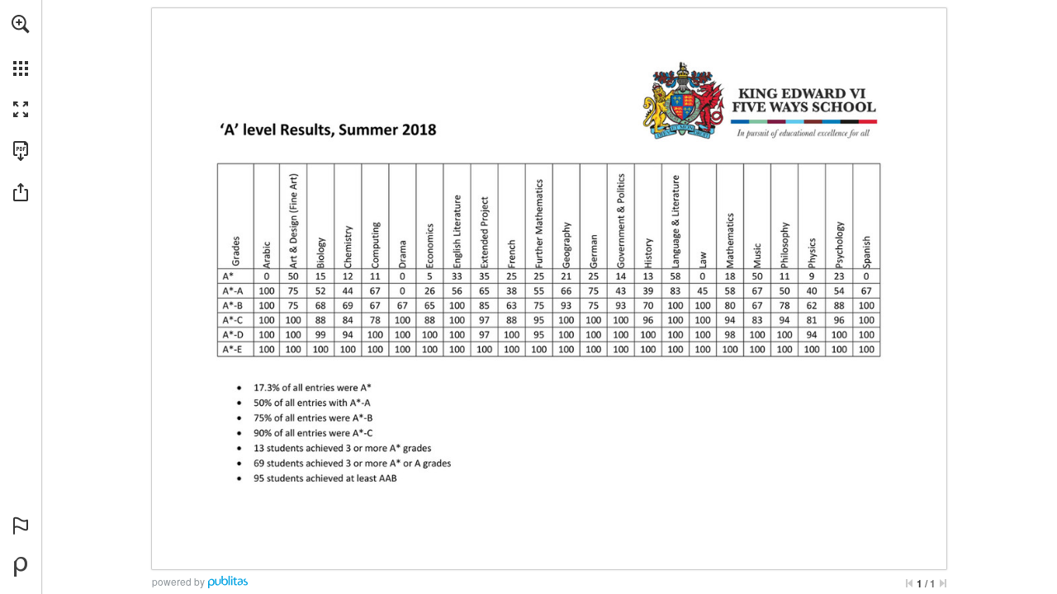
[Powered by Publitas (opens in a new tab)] (20, 566)
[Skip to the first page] (909, 583)
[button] (20, 24)
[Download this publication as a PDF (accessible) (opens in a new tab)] (20, 151)
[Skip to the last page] (943, 583)
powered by (178, 581)
